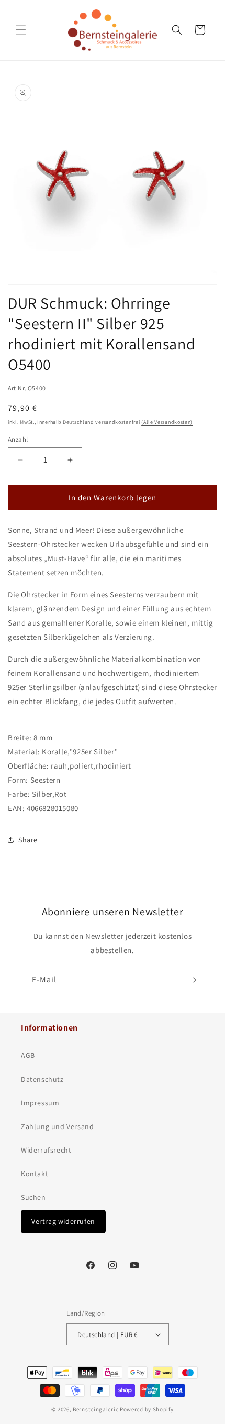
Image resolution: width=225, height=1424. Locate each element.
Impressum (40, 1103)
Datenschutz (42, 1079)
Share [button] (28, 840)
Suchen (33, 1197)
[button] (20, 29)
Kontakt (34, 1173)
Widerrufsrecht (46, 1150)
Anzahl (18, 439)
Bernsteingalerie (95, 1409)
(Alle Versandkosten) (167, 422)
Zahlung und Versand (57, 1126)
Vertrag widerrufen (63, 1221)
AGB (28, 1055)
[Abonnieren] (192, 980)
